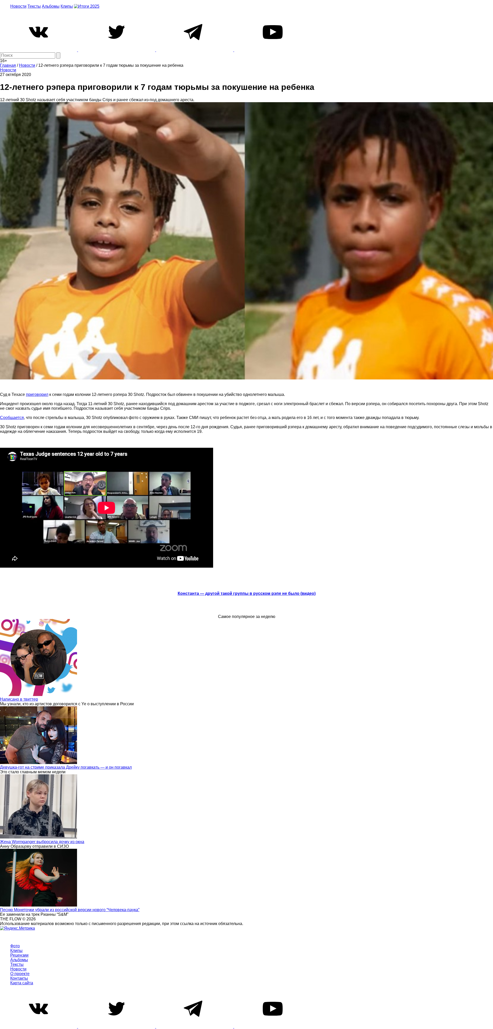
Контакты (19, 978)
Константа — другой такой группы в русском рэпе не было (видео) (247, 593)
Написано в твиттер (19, 699)
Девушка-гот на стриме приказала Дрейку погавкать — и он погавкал (66, 767)
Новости (18, 6)
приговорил (37, 394)
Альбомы (51, 6)
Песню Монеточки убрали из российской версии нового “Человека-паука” (69, 910)
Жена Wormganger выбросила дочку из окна (42, 842)
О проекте (20, 973)
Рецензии (19, 955)
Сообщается (12, 417)
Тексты (34, 6)
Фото (15, 946)
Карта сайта (21, 983)
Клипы (67, 6)
